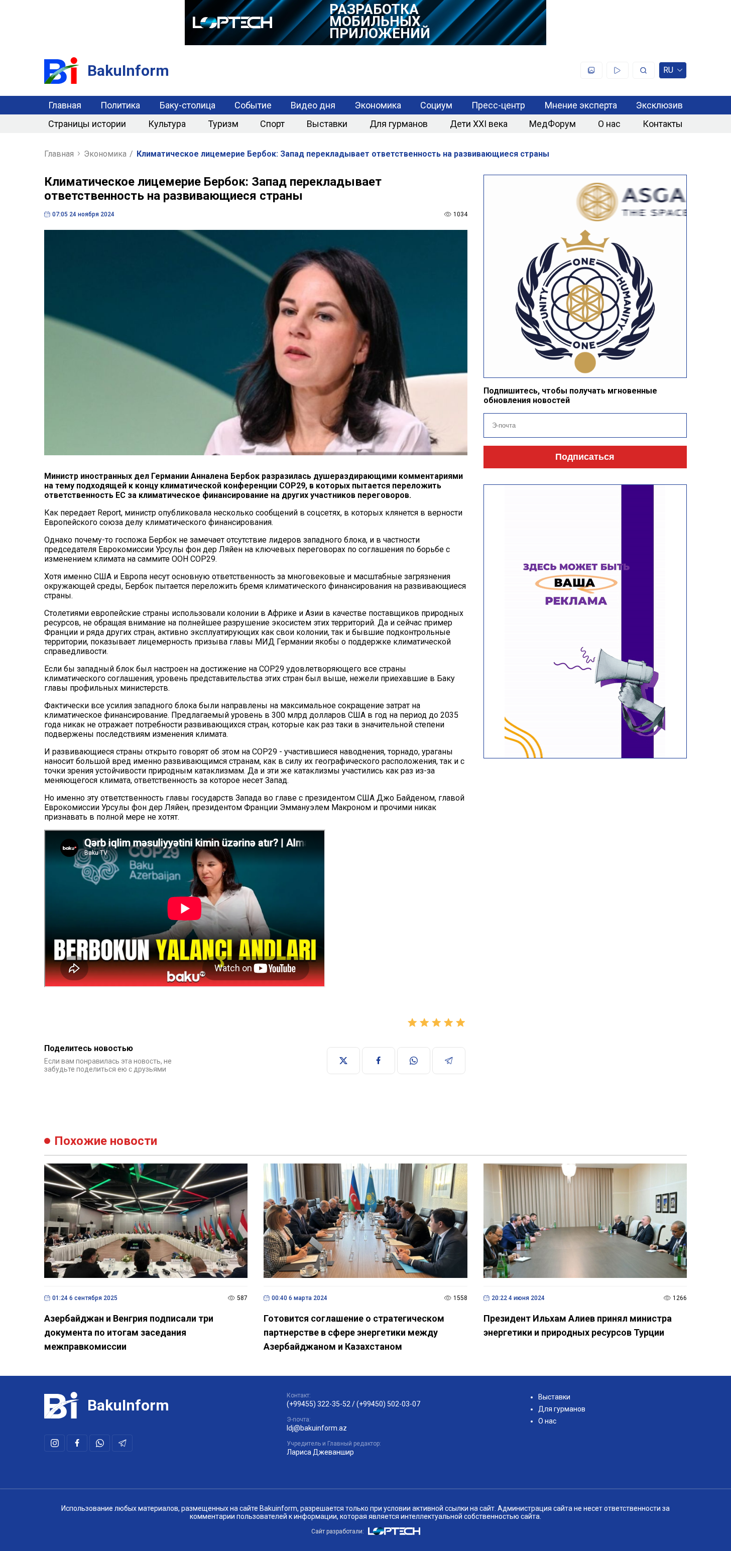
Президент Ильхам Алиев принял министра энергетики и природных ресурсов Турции (577, 1325)
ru (668, 72)
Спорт (272, 123)
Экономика (378, 105)
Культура (167, 123)
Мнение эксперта (581, 105)
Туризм (223, 123)
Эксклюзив (659, 105)
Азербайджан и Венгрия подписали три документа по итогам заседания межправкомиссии (128, 1332)
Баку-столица (187, 105)
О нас (609, 123)
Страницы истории (87, 123)
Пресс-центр (498, 105)
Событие (253, 105)
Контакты (663, 123)
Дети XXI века (479, 123)
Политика (120, 105)
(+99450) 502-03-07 (388, 1404)
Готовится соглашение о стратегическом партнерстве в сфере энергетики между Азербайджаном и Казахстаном (354, 1332)
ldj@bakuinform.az (317, 1428)
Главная (64, 105)
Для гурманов (399, 123)
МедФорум (552, 123)
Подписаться (585, 457)
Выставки (327, 123)
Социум (436, 105)
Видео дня (313, 105)
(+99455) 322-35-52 (318, 1404)
